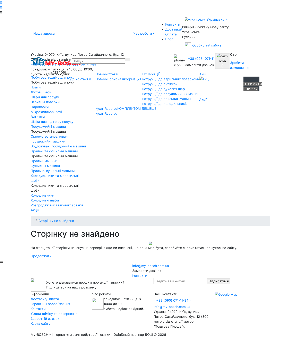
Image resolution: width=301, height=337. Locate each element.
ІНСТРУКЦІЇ (150, 74)
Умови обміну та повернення (54, 314)
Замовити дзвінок (199, 65)
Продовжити (41, 256)
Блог (169, 39)
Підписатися (218, 281)
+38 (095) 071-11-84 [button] (172, 300)
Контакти (172, 24)
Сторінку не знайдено (56, 221)
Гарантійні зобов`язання (50, 304)
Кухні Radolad (106, 108)
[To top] (1, 262)
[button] (150, 12)
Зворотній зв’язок (45, 319)
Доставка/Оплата (173, 31)
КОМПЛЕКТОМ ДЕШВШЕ (136, 108)
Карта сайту (40, 323)
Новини (101, 74)
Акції (203, 74)
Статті (113, 74)
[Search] (127, 59)
